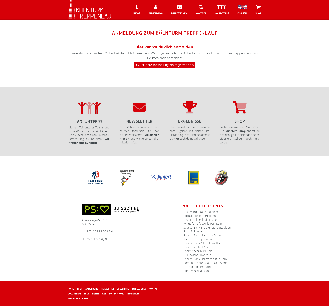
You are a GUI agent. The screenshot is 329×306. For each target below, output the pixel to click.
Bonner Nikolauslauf (196, 271)
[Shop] (240, 107)
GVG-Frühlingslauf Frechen (200, 220)
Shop (240, 121)
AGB (104, 293)
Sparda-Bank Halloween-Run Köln (205, 259)
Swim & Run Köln (194, 231)
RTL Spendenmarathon (198, 267)
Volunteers (89, 121)
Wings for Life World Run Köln (202, 223)
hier (176, 138)
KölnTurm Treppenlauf (198, 239)
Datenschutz (117, 293)
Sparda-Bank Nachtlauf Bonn (202, 235)
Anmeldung (91, 288)
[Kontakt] (139, 107)
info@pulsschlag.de (95, 239)
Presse (95, 293)
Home (71, 288)
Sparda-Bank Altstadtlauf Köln (202, 243)
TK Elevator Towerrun (197, 255)
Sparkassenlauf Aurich (197, 247)
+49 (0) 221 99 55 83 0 (98, 231)
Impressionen (139, 288)
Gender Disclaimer (78, 298)
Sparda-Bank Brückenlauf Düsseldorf (207, 227)
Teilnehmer (107, 288)
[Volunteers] (89, 108)
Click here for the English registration (164, 65)
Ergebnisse (189, 121)
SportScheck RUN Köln (197, 251)
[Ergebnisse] (190, 107)
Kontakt (154, 288)
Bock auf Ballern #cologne (200, 216)
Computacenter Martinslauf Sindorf (206, 263)
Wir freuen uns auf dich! (89, 141)
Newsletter (139, 121)
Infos (79, 288)
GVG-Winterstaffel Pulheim (200, 212)
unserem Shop (235, 131)
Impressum (133, 293)
